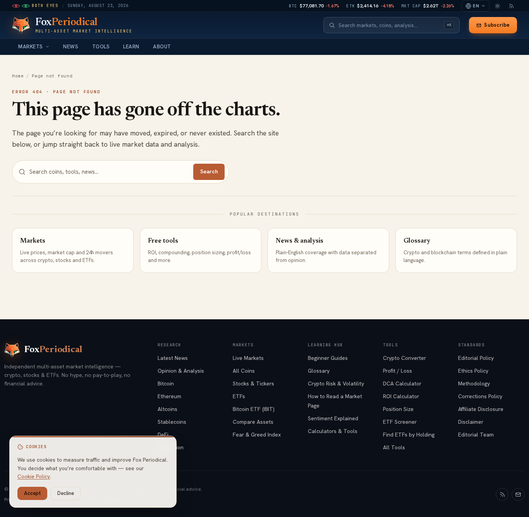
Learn (131, 46)
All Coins (244, 370)
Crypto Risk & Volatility (336, 383)
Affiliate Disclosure (480, 409)
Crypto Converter (404, 357)
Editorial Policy (476, 357)
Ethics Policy (473, 370)
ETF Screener (400, 421)
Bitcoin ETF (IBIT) (254, 409)
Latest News (173, 357)
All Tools (394, 447)
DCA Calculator (402, 383)
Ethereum (169, 396)
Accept (32, 493)
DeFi (163, 434)
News (70, 46)
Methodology (474, 383)
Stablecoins (172, 421)
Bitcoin (166, 383)
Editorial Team (476, 434)
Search (209, 171)
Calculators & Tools (332, 431)
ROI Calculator (401, 396)
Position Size (398, 409)
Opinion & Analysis (181, 370)
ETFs (239, 396)
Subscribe (497, 25)
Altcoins (167, 409)
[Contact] (518, 494)
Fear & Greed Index (257, 434)
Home (18, 76)
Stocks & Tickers (253, 383)
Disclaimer (470, 421)
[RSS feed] (511, 6)
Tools (101, 46)
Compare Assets (253, 421)
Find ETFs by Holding (409, 434)
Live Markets (248, 357)
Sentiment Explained (333, 418)
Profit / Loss (397, 370)
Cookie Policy (33, 476)
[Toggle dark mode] (497, 6)
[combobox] (389, 25)
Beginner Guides (328, 357)
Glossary (319, 370)
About (162, 46)
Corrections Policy (480, 396)
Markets (30, 46)
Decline (65, 493)
